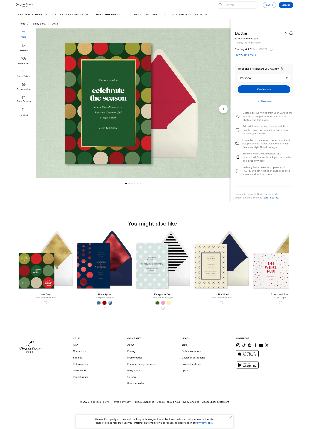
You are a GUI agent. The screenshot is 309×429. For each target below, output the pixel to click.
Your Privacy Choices (187, 401)
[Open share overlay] (291, 33)
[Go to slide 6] (137, 183)
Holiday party (38, 23)
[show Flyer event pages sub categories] (87, 14)
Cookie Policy (164, 401)
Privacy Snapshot (144, 401)
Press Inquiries (135, 383)
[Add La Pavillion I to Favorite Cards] (222, 303)
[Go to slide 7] (140, 183)
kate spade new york (247, 38)
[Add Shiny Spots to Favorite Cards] (104, 308)
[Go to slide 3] (129, 183)
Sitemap (77, 357)
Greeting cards (108, 14)
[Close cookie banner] (231, 417)
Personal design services (141, 364)
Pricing (131, 351)
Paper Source (270, 197)
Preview (24, 50)
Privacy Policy (205, 422)
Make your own (145, 14)
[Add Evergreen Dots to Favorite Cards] (163, 308)
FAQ (75, 344)
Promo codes (134, 357)
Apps (185, 370)
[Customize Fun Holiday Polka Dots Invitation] (133, 103)
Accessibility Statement (215, 401)
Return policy (80, 364)
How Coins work (245, 55)
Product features (191, 364)
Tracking (23, 115)
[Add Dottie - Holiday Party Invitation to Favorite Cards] (285, 33)
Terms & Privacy (121, 401)
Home (22, 23)
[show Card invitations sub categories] (46, 14)
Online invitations (191, 351)
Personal (246, 78)
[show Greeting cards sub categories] (124, 14)
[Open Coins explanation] (271, 49)
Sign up (286, 5)
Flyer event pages (69, 14)
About (130, 344)
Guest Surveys (23, 101)
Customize (264, 89)
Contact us (79, 351)
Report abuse (81, 377)
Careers (131, 377)
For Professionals (187, 14)
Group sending (23, 89)
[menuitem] (32, 14)
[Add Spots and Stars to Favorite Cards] (280, 303)
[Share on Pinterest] (249, 345)
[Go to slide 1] (126, 183)
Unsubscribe (80, 370)
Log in (269, 4)
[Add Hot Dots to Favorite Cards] (46, 303)
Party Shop (133, 370)
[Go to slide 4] (132, 183)
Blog (184, 344)
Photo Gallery (23, 76)
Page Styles (24, 63)
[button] (281, 69)
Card (23, 37)
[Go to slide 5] (134, 183)
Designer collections (193, 357)
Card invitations (29, 14)
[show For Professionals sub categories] (206, 14)
